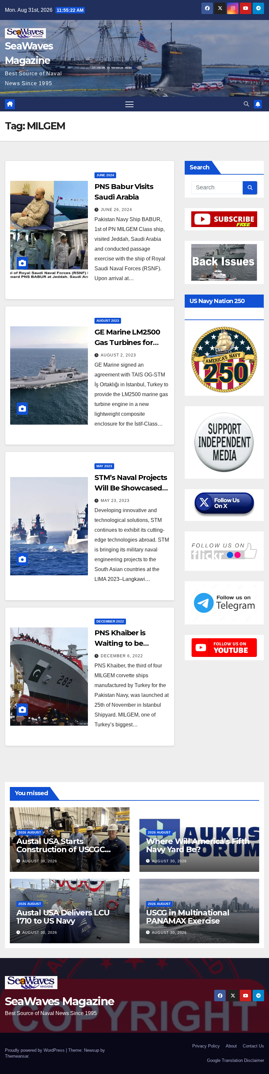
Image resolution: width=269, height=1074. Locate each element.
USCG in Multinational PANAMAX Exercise (187, 917)
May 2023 (104, 466)
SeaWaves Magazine (59, 1001)
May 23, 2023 (115, 500)
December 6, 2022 (122, 656)
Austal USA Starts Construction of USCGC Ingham (60, 849)
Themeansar (16, 1056)
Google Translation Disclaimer (235, 1060)
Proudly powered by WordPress (35, 1050)
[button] (246, 104)
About (231, 1046)
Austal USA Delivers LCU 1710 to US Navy (62, 917)
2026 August (29, 832)
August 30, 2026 (39, 861)
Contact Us (253, 1046)
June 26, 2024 (116, 209)
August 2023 (107, 320)
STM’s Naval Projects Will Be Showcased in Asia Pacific (130, 488)
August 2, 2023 (118, 355)
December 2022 (110, 621)
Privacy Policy (206, 1046)
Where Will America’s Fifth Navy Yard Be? (198, 845)
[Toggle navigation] (129, 104)
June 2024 (105, 175)
